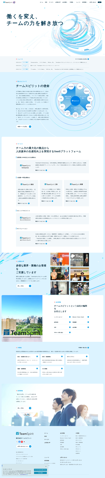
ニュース (78, 2)
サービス (51, 2)
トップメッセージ (58, 317)
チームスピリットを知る (49, 463)
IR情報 (71, 2)
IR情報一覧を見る (83, 347)
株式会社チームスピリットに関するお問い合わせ (71, 460)
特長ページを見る (22, 126)
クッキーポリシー (19, 460)
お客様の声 (58, 2)
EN (99, 2)
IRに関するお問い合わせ (65, 462)
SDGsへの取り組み (58, 332)
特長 (46, 2)
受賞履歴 (75, 322)
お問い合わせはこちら (23, 446)
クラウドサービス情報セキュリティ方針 (24, 456)
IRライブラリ (79, 440)
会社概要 (62, 446)
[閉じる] (46, 466)
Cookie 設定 (40, 472)
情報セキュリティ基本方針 (21, 458)
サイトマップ (19, 463)
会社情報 (64, 2)
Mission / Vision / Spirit (78, 317)
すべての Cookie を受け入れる (40, 469)
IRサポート (78, 448)
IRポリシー (78, 451)
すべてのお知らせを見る (81, 59)
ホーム (41, 2)
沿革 (55, 327)
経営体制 (56, 322)
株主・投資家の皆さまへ (81, 435)
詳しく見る (21, 286)
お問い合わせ (93, 2)
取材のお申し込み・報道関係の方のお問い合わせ (71, 464)
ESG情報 (78, 444)
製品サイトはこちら (40, 170)
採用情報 (84, 2)
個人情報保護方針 (19, 452)
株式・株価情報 (79, 438)
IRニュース (78, 446)
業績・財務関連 (79, 442)
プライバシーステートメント (22, 454)
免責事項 (78, 453)
